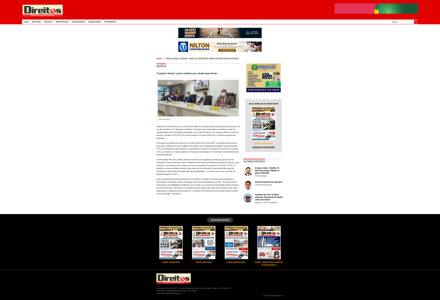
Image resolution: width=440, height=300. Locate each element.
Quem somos (94, 21)
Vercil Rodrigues (261, 176)
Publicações (78, 21)
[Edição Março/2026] (236, 242)
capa (159, 58)
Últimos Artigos (254, 161)
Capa (26, 21)
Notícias (36, 21)
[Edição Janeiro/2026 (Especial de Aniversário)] (269, 242)
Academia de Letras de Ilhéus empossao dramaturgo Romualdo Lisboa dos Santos (269, 197)
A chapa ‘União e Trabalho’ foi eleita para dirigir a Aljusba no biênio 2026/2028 (267, 170)
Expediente (110, 21)
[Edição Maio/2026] (203, 242)
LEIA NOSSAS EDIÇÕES (220, 220)
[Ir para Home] (42, 10)
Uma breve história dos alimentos (269, 182)
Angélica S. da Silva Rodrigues (266, 202)
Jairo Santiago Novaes (263, 185)
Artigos (48, 21)
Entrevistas (62, 21)
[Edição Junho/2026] (263, 123)
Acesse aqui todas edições (263, 147)
